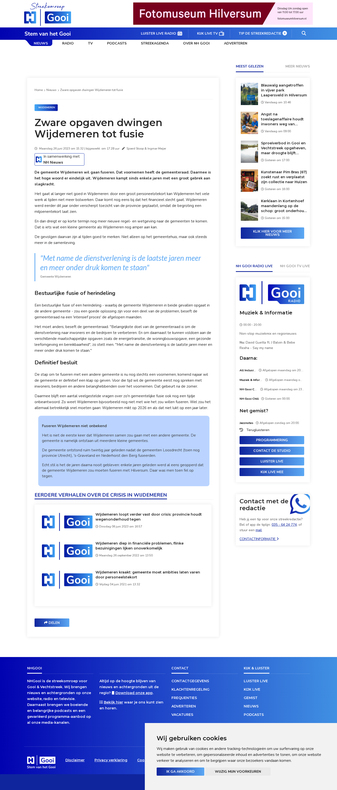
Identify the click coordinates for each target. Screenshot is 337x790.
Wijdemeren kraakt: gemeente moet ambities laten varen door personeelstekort (147, 574)
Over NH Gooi (196, 43)
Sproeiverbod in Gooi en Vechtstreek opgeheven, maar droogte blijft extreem (283, 148)
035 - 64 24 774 (284, 524)
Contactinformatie (258, 539)
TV (90, 43)
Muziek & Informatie (266, 313)
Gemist (251, 698)
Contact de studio (272, 450)
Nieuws (41, 43)
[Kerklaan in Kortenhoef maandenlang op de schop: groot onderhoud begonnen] (249, 219)
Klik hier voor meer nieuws (272, 233)
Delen (54, 622)
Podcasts (117, 43)
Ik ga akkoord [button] (180, 771)
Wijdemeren (46, 107)
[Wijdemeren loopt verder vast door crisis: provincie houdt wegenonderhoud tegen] (67, 530)
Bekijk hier (113, 702)
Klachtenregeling (190, 689)
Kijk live (252, 689)
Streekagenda (155, 43)
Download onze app (134, 693)
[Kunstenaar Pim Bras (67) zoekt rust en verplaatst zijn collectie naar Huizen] (249, 190)
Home (39, 90)
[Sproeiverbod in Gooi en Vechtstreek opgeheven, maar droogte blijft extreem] (249, 161)
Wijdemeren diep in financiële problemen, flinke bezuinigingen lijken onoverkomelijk (139, 545)
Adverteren (235, 43)
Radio (68, 43)
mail (259, 530)
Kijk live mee (272, 472)
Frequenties (184, 698)
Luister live (272, 461)
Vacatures (182, 714)
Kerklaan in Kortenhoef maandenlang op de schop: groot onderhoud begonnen (283, 206)
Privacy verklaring (110, 760)
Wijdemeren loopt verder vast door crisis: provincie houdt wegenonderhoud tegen (148, 517)
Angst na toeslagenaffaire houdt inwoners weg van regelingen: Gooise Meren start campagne (282, 119)
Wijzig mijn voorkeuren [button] (238, 771)
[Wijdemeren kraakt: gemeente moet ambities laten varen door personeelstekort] (67, 588)
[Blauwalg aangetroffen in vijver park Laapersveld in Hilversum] (249, 104)
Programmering (272, 440)
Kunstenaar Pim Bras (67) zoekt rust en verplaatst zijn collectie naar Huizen (284, 177)
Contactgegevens (190, 681)
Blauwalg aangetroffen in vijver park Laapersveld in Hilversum (284, 90)
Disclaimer (75, 760)
